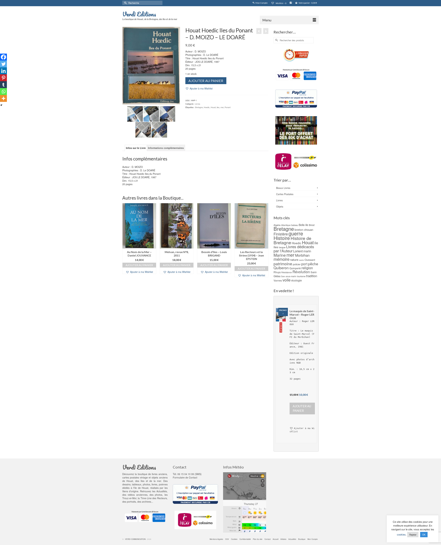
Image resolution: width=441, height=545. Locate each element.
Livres (197, 103)
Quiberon (281, 267)
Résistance (286, 272)
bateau (294, 225)
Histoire (282, 237)
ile (316, 242)
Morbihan (302, 255)
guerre (296, 233)
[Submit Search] (124, 3)
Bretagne (199, 107)
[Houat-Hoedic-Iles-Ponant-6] (135, 113)
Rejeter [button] (412, 534)
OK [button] (423, 534)
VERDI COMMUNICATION (135, 539)
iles (218, 107)
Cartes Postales (284, 194)
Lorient (298, 251)
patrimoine (283, 263)
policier (297, 264)
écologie (296, 280)
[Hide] (1, 105)
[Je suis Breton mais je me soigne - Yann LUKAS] (265, 31)
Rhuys (277, 272)
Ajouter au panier (205, 81)
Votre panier (307, 3)
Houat (213, 107)
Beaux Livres (283, 188)
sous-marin (291, 276)
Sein (283, 276)
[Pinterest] (3, 77)
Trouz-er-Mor (129, 498)
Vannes (278, 280)
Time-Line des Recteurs (154, 498)
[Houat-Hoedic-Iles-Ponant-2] (159, 129)
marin (307, 251)
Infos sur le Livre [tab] (136, 148)
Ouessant (310, 259)
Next (265, 240)
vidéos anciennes (137, 494)
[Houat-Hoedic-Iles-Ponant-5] (151, 113)
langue (282, 247)
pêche (313, 263)
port (304, 263)
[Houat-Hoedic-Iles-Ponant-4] (167, 113)
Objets (279, 206)
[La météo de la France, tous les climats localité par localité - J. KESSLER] (258, 31)
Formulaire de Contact (185, 477)
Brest (312, 225)
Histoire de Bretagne (292, 240)
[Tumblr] (3, 84)
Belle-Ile (303, 225)
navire (301, 260)
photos (158, 494)
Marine (280, 255)
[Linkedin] (3, 70)
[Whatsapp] (3, 91)
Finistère (281, 233)
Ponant (227, 107)
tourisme (301, 276)
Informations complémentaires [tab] (166, 148)
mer (222, 107)
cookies (401, 534)
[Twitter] (3, 63)
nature (294, 259)
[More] (3, 98)
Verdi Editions (139, 14)
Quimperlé (295, 268)
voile (287, 279)
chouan (308, 230)
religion (307, 267)
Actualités (161, 491)
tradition (311, 276)
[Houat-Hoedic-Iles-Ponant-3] (143, 129)
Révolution (301, 271)
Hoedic (207, 107)
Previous (125, 240)
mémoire (281, 259)
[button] (199, 88)
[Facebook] (3, 57)
